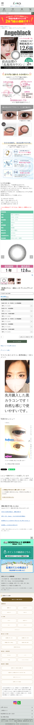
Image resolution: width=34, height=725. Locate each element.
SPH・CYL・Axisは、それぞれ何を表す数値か (13, 516)
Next (31, 257)
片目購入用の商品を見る (8, 497)
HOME (1, 26)
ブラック (25, 625)
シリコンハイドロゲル (25, 659)
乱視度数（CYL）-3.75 (9, 637)
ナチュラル (9, 655)
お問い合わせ (4, 707)
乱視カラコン (7, 26)
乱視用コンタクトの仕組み (17, 681)
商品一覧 (4, 10)
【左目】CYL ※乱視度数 (7, 324)
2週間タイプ (9, 607)
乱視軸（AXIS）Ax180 (25, 642)
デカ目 (9, 659)
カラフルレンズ (17, 629)
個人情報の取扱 (5, 717)
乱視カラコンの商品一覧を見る (17, 599)
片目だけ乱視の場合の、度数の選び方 (11, 511)
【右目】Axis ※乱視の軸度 (8, 313)
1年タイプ (25, 612)
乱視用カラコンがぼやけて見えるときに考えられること (15, 520)
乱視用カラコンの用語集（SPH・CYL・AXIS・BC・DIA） (15, 583)
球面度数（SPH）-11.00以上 (9, 642)
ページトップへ (31, 538)
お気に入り (13, 10)
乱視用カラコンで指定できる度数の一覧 (11, 585)
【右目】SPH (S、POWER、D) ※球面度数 (11, 303)
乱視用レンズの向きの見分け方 (9, 525)
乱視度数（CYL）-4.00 (25, 637)
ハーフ (25, 655)
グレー (9, 625)
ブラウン (9, 620)
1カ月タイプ (25, 607)
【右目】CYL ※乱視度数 (7, 308)
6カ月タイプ (9, 612)
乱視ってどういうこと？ (17, 677)
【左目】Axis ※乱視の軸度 (8, 329)
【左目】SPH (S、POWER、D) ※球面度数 (11, 318)
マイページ (22, 10)
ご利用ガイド (4, 710)
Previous (2, 257)
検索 (32, 13)
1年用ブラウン (25, 620)
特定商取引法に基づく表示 (8, 713)
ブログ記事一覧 (5, 578)
